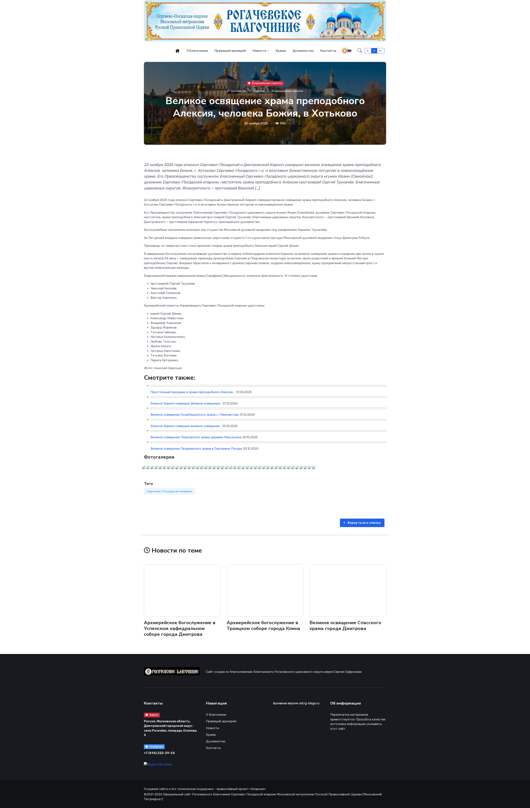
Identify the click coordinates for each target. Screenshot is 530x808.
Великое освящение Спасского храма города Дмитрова (345, 625)
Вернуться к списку (364, 523)
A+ (380, 50)
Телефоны (156, 746)
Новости (259, 51)
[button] (360, 50)
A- (368, 50)
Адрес (153, 714)
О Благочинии (197, 51)
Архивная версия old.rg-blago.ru (296, 703)
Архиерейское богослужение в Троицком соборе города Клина (263, 625)
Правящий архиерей (230, 51)
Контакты (328, 51)
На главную (238, 90)
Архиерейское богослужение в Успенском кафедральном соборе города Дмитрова (180, 628)
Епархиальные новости (267, 83)
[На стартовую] (177, 50)
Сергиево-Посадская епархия (169, 491)
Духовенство (303, 51)
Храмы (281, 51)
